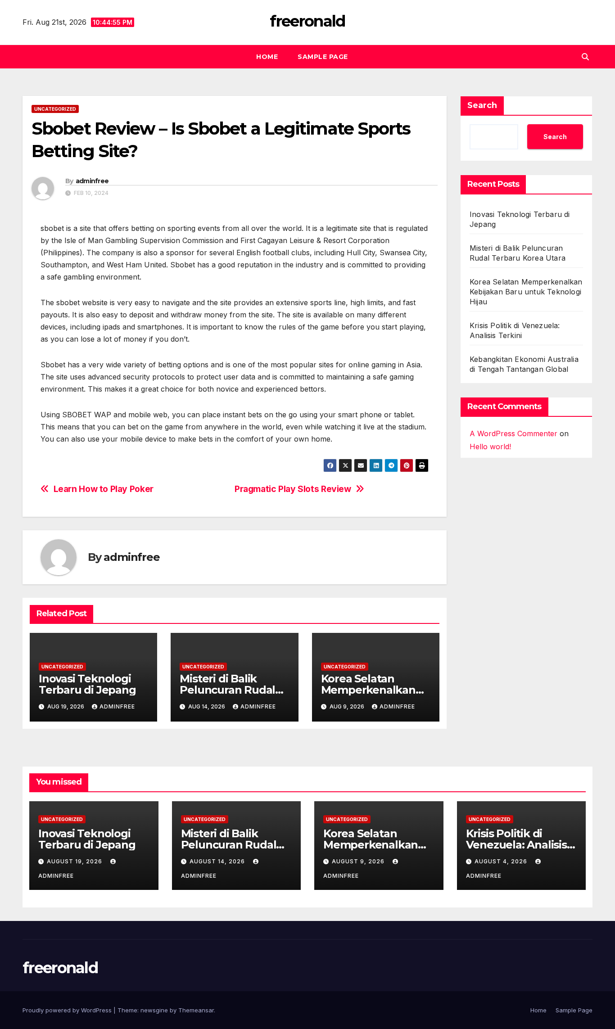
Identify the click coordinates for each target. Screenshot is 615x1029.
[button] (585, 56)
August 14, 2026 (218, 861)
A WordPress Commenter (513, 433)
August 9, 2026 (359, 861)
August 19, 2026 (75, 861)
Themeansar (196, 1010)
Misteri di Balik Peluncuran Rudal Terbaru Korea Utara (233, 690)
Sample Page (323, 57)
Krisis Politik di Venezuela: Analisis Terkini (516, 844)
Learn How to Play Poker (104, 489)
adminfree (92, 181)
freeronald (307, 21)
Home (267, 57)
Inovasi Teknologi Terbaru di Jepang (87, 684)
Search (482, 105)
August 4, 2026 (502, 861)
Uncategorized (55, 109)
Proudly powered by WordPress (68, 1010)
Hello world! (490, 446)
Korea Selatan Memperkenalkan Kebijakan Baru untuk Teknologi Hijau (526, 291)
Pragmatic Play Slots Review (293, 489)
